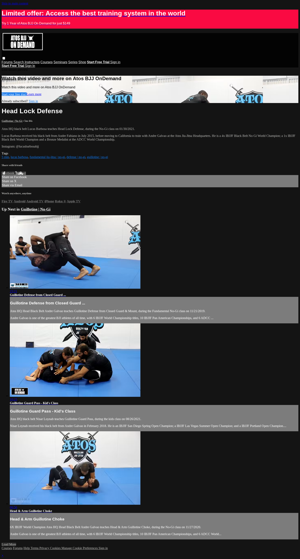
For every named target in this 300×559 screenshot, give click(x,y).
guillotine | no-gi (97, 157)
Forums (7, 62)
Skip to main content (15, 3)
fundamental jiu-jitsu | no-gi (47, 157)
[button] (3, 58)
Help (27, 548)
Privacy (44, 548)
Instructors (32, 62)
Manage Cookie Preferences (80, 548)
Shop (82, 62)
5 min (5, 157)
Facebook (8, 173)
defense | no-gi (76, 157)
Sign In (30, 66)
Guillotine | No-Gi (12, 120)
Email (22, 173)
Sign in (115, 62)
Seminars (60, 62)
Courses (46, 62)
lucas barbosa (19, 157)
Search (19, 62)
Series (73, 62)
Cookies (55, 548)
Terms (35, 548)
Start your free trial (14, 94)
